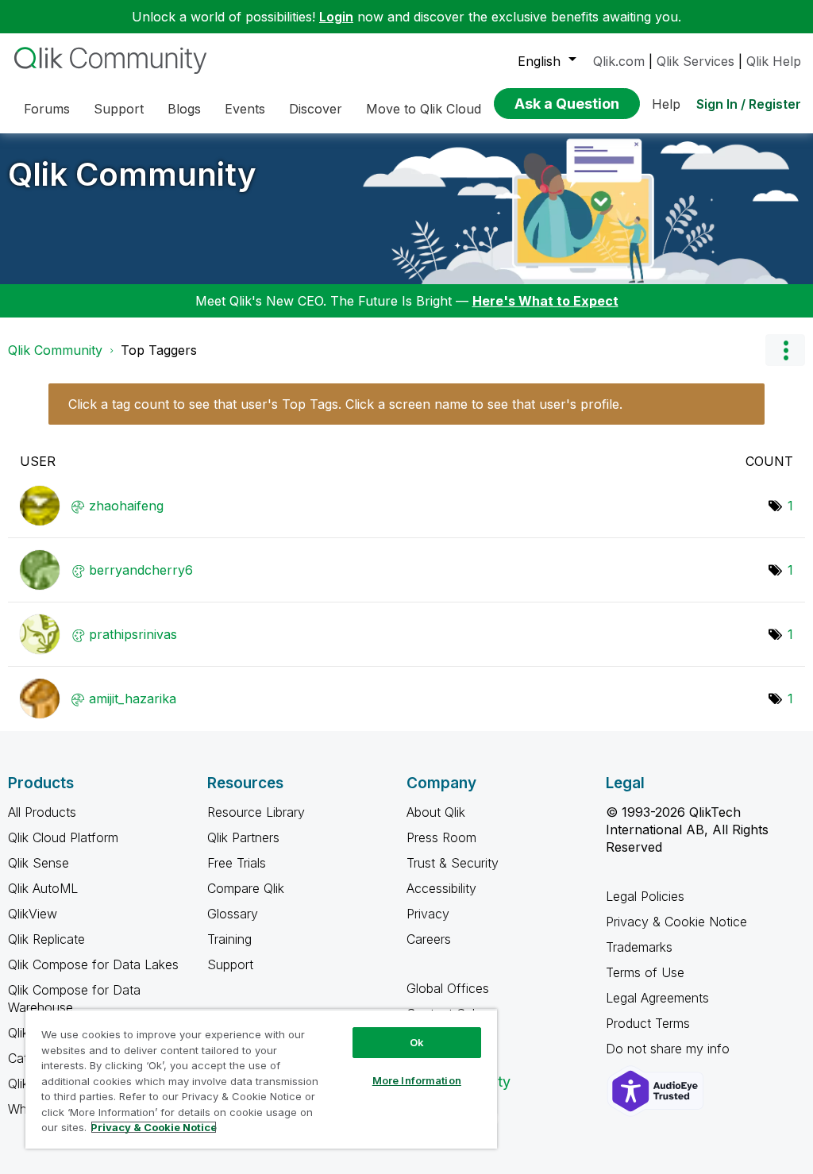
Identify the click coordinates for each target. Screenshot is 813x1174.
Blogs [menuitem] (184, 109)
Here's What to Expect (545, 301)
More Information (416, 1080)
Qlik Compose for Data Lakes (93, 964)
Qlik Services (695, 61)
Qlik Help (773, 61)
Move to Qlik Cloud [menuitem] (423, 109)
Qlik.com (619, 61)
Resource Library (256, 812)
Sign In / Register (748, 104)
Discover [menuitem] (315, 109)
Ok (417, 1042)
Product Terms (648, 1023)
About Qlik (435, 812)
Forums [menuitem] (47, 109)
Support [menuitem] (119, 109)
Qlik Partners (243, 837)
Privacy (427, 914)
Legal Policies (645, 896)
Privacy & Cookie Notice (676, 922)
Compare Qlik (245, 888)
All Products (42, 812)
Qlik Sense (38, 863)
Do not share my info (670, 1049)
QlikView (32, 914)
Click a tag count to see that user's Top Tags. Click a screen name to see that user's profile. (345, 404)
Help (666, 104)
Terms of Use (645, 972)
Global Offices (447, 988)
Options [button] (785, 350)
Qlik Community (132, 174)
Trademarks (639, 947)
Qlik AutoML (43, 888)
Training (229, 939)
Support (230, 964)
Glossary (232, 914)
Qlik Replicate (46, 939)
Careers (428, 939)
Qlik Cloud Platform (63, 837)
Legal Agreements (657, 998)
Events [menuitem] (245, 109)
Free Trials (236, 863)
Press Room (441, 837)
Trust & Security (452, 863)
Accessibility (441, 888)
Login (336, 17)
